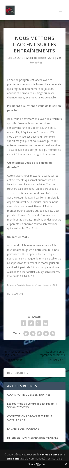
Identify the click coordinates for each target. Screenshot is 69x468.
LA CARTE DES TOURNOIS (23, 428)
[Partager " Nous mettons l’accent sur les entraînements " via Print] (45, 323)
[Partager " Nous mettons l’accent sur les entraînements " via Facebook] (23, 323)
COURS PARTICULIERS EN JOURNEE (28, 394)
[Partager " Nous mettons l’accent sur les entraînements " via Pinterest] (38, 323)
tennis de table (49, 454)
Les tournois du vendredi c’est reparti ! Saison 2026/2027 (32, 405)
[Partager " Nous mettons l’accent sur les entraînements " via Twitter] (31, 323)
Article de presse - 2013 (40, 57)
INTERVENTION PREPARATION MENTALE (32, 437)
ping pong (13, 458)
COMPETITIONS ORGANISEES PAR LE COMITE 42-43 (29, 417)
